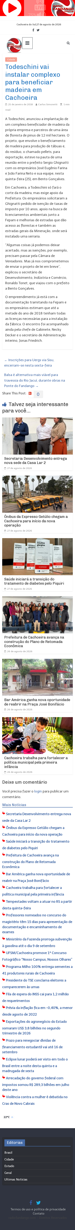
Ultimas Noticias (29, 59)
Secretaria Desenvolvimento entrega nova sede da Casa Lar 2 (35, 460)
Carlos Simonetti (47, 104)
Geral (8, 1173)
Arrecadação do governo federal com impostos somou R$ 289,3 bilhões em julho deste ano (35, 1084)
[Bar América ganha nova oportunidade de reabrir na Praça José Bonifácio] (37, 661)
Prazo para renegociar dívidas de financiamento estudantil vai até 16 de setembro (32, 1046)
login (38, 791)
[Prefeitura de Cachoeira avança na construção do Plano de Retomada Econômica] (37, 599)
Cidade (11, 59)
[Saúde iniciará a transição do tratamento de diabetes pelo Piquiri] (37, 541)
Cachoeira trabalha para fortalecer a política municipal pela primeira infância (36, 762)
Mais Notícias (14, 805)
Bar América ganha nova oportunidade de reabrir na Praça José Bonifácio (37, 702)
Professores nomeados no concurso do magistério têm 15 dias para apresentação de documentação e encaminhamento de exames (37, 923)
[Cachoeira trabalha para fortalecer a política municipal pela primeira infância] (37, 720)
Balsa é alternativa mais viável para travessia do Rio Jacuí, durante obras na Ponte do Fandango (34, 380)
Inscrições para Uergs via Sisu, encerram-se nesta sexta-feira (29, 362)
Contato (38, 1213)
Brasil (8, 1152)
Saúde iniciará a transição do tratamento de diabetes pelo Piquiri (34, 581)
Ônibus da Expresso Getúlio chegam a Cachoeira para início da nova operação (36, 521)
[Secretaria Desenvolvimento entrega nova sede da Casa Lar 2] (37, 420)
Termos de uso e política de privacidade (38, 1209)
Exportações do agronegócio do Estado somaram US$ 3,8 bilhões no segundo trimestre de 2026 (34, 1027)
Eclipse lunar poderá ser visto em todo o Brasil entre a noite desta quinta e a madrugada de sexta (35, 1065)
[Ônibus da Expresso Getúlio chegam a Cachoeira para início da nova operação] (37, 478)
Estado (9, 1166)
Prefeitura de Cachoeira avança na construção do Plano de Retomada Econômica (34, 641)
